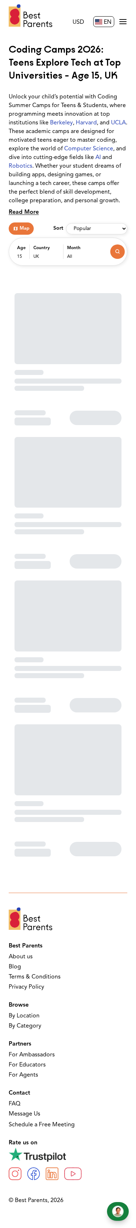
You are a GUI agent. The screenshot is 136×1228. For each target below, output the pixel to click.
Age (21, 248)
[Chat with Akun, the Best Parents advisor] (118, 1211)
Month (74, 248)
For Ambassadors (32, 1055)
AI (98, 157)
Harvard (86, 123)
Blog (15, 967)
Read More (24, 212)
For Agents (23, 1075)
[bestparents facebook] (33, 1173)
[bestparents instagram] (15, 1173)
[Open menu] (123, 21)
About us (21, 957)
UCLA (118, 123)
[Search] (117, 251)
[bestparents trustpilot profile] (68, 1154)
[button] (21, 255)
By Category (25, 1026)
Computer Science (88, 149)
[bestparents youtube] (73, 1173)
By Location (24, 1016)
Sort (58, 228)
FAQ (14, 1104)
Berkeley (61, 123)
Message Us (24, 1114)
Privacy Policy (26, 987)
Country (41, 248)
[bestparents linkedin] (52, 1173)
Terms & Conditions (35, 977)
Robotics (20, 166)
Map (24, 228)
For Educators (27, 1065)
